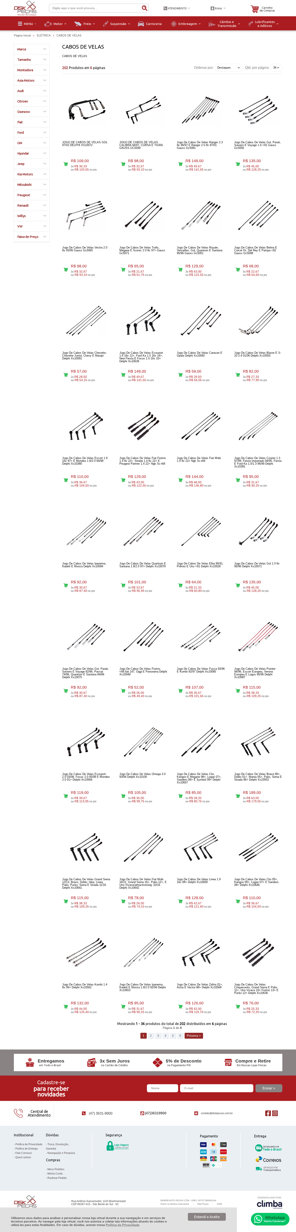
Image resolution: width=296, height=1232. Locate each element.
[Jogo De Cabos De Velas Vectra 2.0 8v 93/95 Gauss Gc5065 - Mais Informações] (86, 215)
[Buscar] (144, 8)
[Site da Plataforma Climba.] (269, 1202)
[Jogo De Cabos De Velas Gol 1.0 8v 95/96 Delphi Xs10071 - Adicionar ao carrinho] (237, 585)
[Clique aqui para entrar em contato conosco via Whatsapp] (270, 1219)
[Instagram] (275, 1113)
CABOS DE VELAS (69, 35)
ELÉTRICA (44, 35)
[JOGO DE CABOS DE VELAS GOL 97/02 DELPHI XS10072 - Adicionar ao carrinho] (65, 164)
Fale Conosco (23, 1153)
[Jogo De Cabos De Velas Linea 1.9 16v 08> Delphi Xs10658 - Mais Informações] (200, 847)
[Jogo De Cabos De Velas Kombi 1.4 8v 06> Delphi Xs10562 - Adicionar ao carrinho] (65, 1006)
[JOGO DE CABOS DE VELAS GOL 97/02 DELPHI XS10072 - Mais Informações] (86, 110)
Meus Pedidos (55, 1169)
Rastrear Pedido (57, 1177)
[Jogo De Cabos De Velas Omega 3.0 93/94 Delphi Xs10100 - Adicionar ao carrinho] (123, 795)
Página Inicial (23, 35)
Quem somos (23, 1157)
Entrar (218, 8)
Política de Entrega (26, 1148)
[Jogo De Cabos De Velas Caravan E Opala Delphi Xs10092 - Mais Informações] (200, 321)
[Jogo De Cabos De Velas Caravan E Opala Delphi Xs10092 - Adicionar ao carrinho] (180, 374)
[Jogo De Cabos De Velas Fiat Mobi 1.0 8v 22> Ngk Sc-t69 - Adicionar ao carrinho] (180, 480)
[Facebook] (268, 1113)
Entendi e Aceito (207, 1217)
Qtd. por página (257, 67)
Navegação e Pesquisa (61, 1153)
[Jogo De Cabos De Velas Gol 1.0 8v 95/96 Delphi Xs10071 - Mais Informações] (258, 531)
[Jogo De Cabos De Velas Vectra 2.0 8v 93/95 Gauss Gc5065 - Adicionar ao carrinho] (65, 269)
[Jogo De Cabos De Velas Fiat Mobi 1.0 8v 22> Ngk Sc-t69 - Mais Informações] (200, 426)
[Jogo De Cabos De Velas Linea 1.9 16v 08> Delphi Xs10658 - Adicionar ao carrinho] (180, 901)
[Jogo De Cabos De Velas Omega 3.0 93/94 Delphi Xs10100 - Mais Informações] (143, 742)
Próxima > (194, 1035)
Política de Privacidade (123, 1225)
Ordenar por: (203, 67)
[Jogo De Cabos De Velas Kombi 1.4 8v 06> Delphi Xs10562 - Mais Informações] (86, 952)
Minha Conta (55, 1173)
